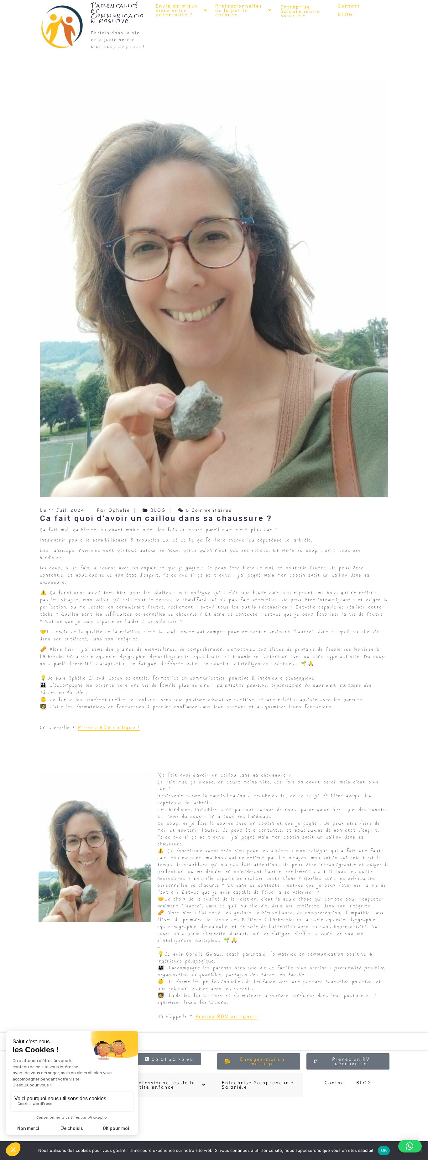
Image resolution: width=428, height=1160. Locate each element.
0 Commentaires (208, 510)
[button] (181, 10)
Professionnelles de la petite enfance (238, 10)
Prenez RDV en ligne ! (109, 727)
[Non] (420, 1150)
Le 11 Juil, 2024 (62, 510)
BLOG (345, 14)
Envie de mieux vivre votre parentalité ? (177, 10)
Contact (349, 6)
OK (384, 1150)
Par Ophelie (113, 510)
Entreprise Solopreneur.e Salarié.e (300, 11)
